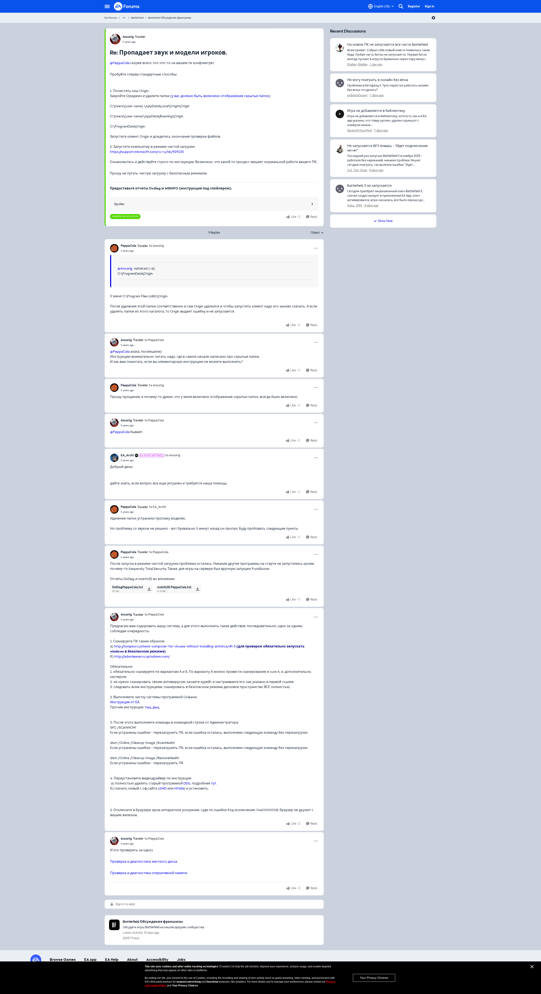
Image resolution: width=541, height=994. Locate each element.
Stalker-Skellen (357, 64)
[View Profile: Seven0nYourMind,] (340, 114)
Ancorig (128, 37)
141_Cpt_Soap (357, 170)
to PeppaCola (154, 340)
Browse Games (63, 959)
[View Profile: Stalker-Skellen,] (340, 48)
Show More (385, 221)
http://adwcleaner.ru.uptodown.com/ (142, 656)
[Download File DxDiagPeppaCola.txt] (149, 589)
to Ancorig (156, 246)
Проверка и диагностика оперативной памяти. (149, 873)
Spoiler (119, 204)
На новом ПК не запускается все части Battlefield (387, 45)
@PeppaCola (119, 63)
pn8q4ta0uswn (357, 95)
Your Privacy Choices (374, 977)
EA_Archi (127, 455)
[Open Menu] (433, 18)
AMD (163, 788)
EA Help (112, 959)
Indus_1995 (354, 205)
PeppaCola (128, 246)
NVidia (179, 788)
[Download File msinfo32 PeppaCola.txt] (197, 589)
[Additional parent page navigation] (124, 18)
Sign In (429, 6)
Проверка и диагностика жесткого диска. (144, 861)
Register (414, 6)
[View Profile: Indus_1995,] (340, 189)
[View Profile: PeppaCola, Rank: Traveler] (114, 248)
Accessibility (157, 959)
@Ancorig (124, 268)
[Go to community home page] (127, 6)
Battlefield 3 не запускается (369, 186)
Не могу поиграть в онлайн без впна (377, 80)
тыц (148, 707)
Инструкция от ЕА (124, 702)
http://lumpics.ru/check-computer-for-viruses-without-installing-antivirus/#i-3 (175, 646)
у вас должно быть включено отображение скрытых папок (220, 96)
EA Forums (111, 17)
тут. (214, 783)
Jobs (181, 959)
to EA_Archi (157, 507)
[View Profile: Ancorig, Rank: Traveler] (115, 39)
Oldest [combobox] (317, 233)
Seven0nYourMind (359, 130)
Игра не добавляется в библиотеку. (376, 111)
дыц (156, 707)
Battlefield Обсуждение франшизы (169, 17)
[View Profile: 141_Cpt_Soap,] (340, 149)
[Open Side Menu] (107, 6)
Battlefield (137, 17)
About (132, 959)
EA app (90, 959)
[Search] (400, 6)
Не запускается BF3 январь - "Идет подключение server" (387, 148)
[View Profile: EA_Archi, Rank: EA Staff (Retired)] (114, 458)
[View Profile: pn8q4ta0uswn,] (340, 83)
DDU (186, 783)
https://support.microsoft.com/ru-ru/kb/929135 (147, 151)
